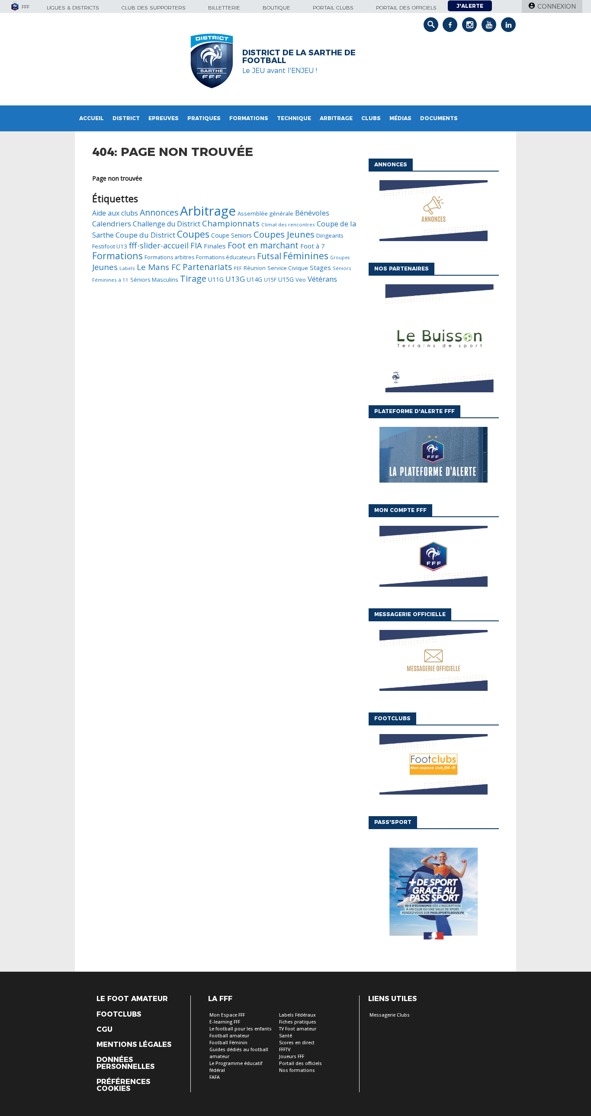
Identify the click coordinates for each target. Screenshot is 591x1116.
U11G (216, 279)
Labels (127, 268)
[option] (433, 340)
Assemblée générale (265, 213)
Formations (117, 255)
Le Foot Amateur (132, 998)
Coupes (193, 234)
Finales (215, 246)
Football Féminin (228, 1043)
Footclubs (118, 1014)
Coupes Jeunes (284, 234)
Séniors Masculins (154, 279)
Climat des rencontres (288, 224)
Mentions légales (133, 1044)
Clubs (371, 118)
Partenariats (207, 267)
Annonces (159, 212)
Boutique (276, 7)
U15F (270, 279)
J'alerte (469, 6)
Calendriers (111, 224)
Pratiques (204, 118)
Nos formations (297, 1070)
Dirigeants (330, 235)
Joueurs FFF (291, 1056)
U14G (254, 279)
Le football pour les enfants (240, 1029)
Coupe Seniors (231, 235)
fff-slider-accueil (159, 245)
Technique (294, 118)
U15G (286, 279)
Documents (439, 118)
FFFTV (284, 1049)
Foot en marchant (263, 245)
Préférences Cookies (123, 1085)
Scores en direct (297, 1043)
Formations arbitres (169, 257)
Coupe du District (145, 235)
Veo (301, 279)
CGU (104, 1029)
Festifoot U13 (109, 246)
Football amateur (229, 1036)
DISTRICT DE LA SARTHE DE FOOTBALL (299, 56)
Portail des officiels (406, 7)
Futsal (269, 256)
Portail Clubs (333, 7)
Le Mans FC (159, 267)
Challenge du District (166, 224)
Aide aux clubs (115, 213)
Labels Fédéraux (297, 1015)
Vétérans (322, 279)
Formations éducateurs (225, 257)
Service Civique (287, 268)
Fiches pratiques (297, 1022)
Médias (400, 118)
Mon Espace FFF (227, 1015)
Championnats (231, 223)
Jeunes (105, 266)
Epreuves (163, 118)
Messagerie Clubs (389, 1015)
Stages (320, 267)
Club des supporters (154, 7)
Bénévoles (312, 213)
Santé (285, 1036)
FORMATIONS (248, 118)
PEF (238, 268)
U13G (235, 279)
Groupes (340, 257)
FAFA (214, 1077)
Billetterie (224, 7)
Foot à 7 (312, 246)
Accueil (91, 118)
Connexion (556, 6)
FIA (196, 245)
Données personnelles (125, 1063)
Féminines (305, 255)
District (126, 118)
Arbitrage (336, 118)
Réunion (255, 268)
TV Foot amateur (297, 1029)
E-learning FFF (224, 1022)
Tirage (193, 278)
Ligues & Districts (73, 7)
